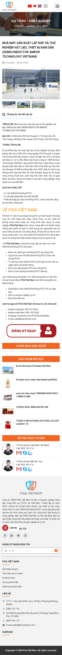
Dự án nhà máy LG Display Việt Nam (33, 366)
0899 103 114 (27, 448)
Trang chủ (19, 26)
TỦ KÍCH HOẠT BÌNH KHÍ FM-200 (32, 407)
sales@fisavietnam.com (23, 625)
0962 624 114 (27, 464)
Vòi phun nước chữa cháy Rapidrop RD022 (36, 379)
